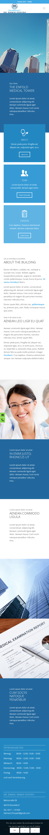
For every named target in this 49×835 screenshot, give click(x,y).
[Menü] (44, 8)
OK (15, 830)
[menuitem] (44, 8)
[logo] (20, 8)
